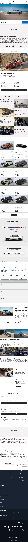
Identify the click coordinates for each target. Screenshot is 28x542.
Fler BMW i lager (14, 214)
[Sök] (25, 1)
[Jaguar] (17, 537)
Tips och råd (21, 474)
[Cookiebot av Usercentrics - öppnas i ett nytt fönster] (24, 263)
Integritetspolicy (21, 480)
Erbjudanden (15, 26)
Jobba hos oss (21, 477)
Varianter (14, 31)
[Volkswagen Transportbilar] (19, 530)
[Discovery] (11, 537)
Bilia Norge (1, 492)
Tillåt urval (14, 278)
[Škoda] (22, 527)
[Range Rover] (17, 534)
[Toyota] (5, 527)
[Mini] (23, 523)
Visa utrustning (4, 79)
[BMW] (19, 523)
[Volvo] (5, 523)
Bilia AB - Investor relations (4, 486)
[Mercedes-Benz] (8, 527)
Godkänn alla (23, 278)
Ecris (1, 496)
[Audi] (16, 527)
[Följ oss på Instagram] (8, 477)
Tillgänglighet (21, 483)
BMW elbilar (7, 3)
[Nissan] (23, 530)
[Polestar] (10, 523)
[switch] (11, 275)
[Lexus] (5, 534)
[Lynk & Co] (14, 523)
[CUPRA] (5, 530)
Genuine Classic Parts (3, 499)
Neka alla (5, 278)
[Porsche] (11, 534)
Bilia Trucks (2, 506)
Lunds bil (1, 502)
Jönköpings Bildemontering (4, 495)
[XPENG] (14, 530)
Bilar (0, 3)
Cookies (20, 481)
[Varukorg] (26, 1)
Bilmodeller (4, 3)
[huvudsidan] (9, 473)
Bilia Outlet (2, 488)
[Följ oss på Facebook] (11, 477)
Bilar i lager (15, 29)
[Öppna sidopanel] (1, 1)
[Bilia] (14, 1)
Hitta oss (20, 473)
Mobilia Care (2, 503)
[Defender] (23, 534)
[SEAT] (10, 530)
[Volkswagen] (12, 527)
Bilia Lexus (1, 489)
